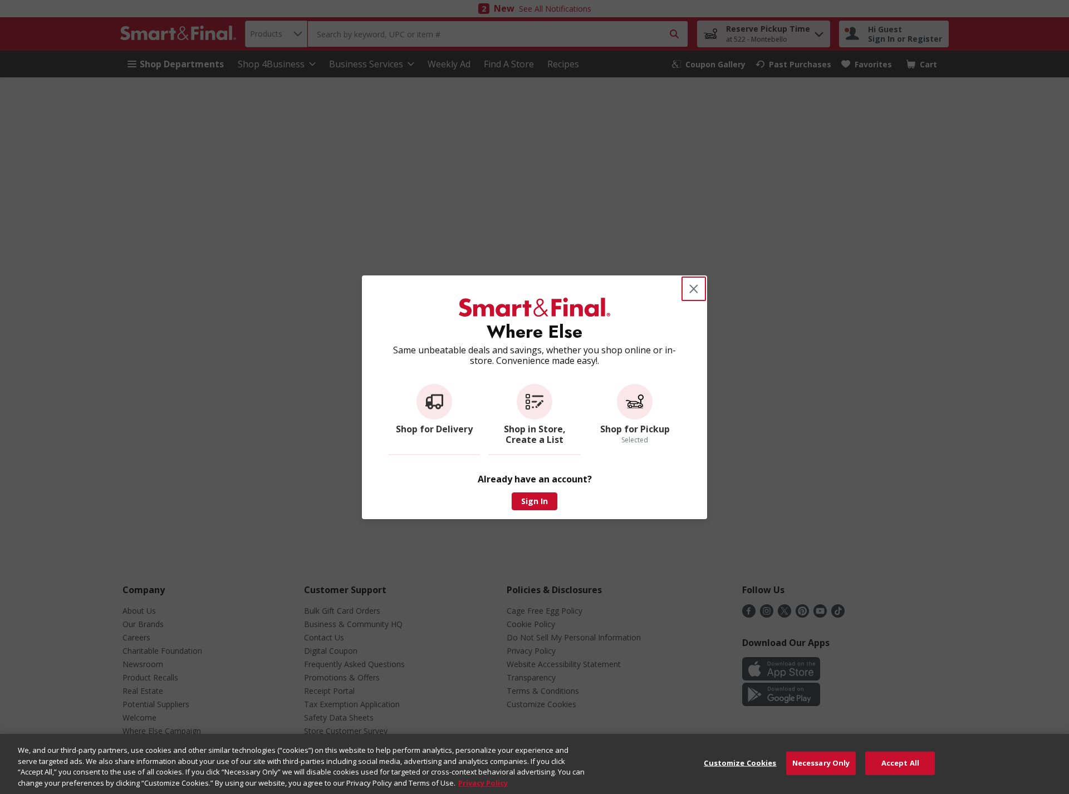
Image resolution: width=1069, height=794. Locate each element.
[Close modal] (693, 288)
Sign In (534, 501)
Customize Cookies (740, 763)
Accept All (900, 763)
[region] (534, 764)
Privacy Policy (483, 782)
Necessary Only (821, 763)
